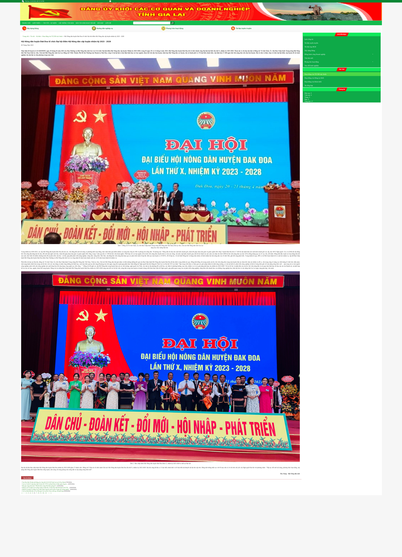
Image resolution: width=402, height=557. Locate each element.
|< (22, 493)
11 (46, 493)
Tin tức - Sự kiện (50, 23)
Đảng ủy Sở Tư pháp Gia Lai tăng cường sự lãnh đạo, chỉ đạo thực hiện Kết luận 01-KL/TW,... (45, 487)
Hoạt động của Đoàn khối (313, 82)
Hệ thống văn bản (66, 23)
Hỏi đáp (100, 23)
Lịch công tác (309, 39)
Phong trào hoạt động (174, 28)
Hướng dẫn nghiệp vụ (105, 28)
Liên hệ (108, 23)
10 (43, 493)
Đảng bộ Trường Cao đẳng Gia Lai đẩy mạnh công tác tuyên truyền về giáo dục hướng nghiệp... (46, 489)
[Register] (110, 1)
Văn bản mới (309, 58)
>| (50, 493)
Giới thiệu (36, 23)
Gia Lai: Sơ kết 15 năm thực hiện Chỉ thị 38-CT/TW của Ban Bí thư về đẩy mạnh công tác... (45, 484)
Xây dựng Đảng (33, 28)
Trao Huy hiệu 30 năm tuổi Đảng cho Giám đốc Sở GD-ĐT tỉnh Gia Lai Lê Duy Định (43, 482)
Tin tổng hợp (309, 85)
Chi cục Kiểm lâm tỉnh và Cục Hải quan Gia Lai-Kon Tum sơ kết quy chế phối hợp (42, 491)
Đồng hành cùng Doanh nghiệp (315, 54)
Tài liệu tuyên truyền (243, 28)
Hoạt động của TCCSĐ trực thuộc (52, 36)
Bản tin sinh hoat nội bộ (85, 23)
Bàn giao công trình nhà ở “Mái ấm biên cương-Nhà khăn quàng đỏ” (39, 486)
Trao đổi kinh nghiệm (312, 65)
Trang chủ (26, 23)
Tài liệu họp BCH (310, 47)
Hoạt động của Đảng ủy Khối (314, 78)
